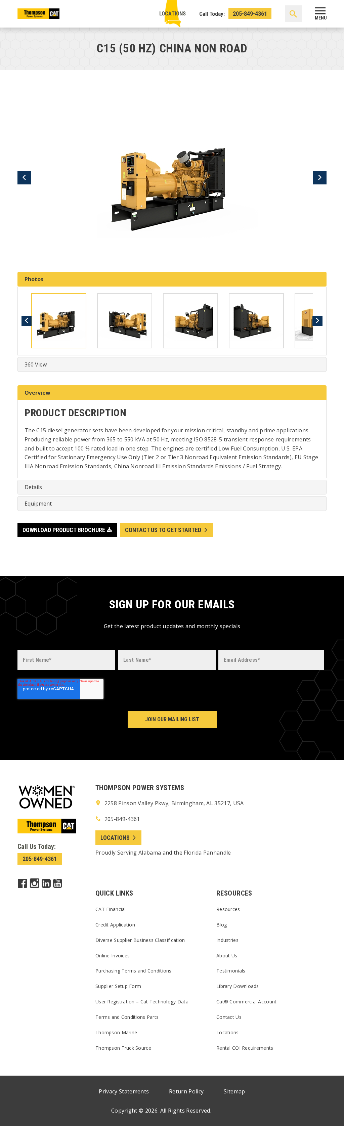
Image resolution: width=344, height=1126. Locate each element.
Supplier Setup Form (118, 986)
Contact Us (229, 1017)
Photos (34, 279)
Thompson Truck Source (123, 1048)
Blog (221, 924)
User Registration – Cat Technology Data (141, 1001)
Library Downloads (237, 986)
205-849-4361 (250, 13)
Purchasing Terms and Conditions (133, 970)
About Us (226, 955)
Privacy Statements (124, 1091)
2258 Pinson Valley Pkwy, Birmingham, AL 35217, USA (173, 803)
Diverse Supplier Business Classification (140, 940)
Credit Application (115, 924)
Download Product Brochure (64, 529)
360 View (36, 364)
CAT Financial (110, 909)
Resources (228, 909)
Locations (172, 13)
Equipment (38, 503)
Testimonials (230, 970)
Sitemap (234, 1091)
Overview (37, 392)
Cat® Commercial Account (246, 1001)
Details (33, 487)
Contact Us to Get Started (163, 529)
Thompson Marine (116, 1032)
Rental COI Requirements (244, 1048)
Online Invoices (112, 955)
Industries (227, 940)
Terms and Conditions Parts (127, 1017)
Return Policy (186, 1091)
